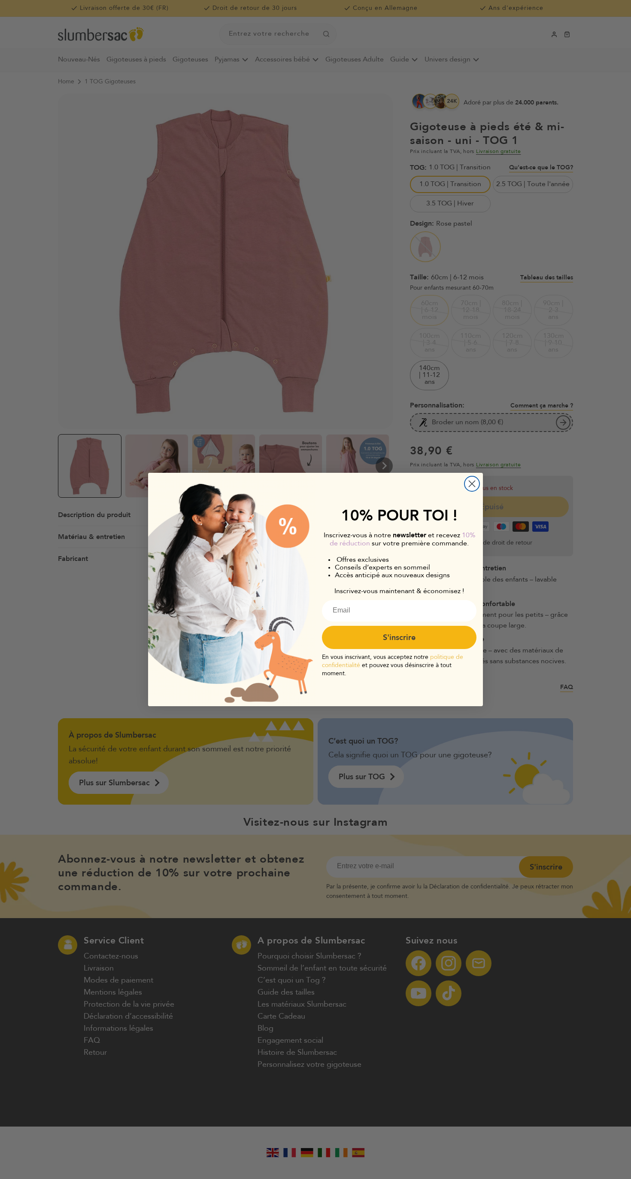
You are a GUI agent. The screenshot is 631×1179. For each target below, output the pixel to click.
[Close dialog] (471, 483)
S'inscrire (399, 637)
